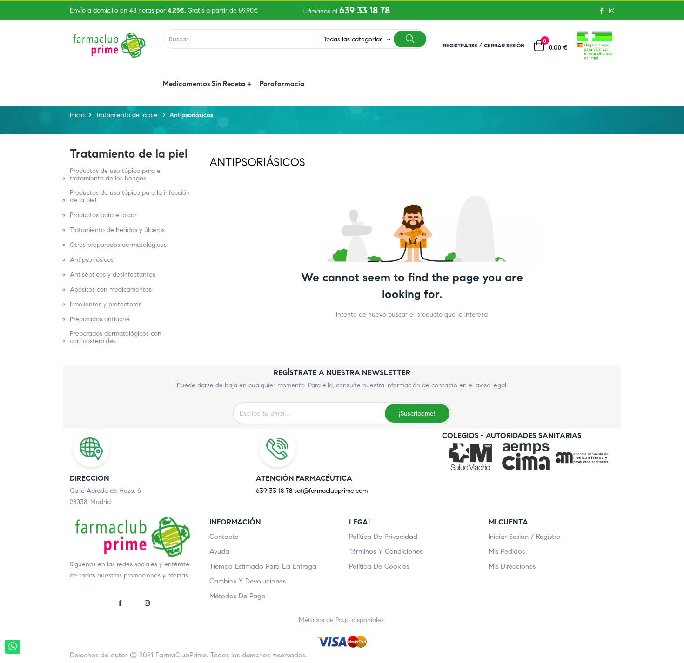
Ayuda (219, 551)
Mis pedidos (507, 551)
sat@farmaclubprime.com (331, 491)
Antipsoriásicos (92, 260)
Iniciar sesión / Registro (524, 536)
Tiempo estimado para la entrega (262, 566)
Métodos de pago (237, 596)
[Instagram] (610, 10)
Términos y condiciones (385, 551)
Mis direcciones (512, 566)
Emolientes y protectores (105, 304)
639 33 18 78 (364, 10)
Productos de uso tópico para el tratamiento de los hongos (116, 174)
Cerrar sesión (504, 45)
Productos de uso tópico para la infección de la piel (130, 196)
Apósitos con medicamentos (111, 289)
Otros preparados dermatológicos (118, 245)
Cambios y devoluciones (247, 581)
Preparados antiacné (100, 319)
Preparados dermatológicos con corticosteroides (115, 337)
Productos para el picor (103, 215)
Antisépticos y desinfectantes (112, 274)
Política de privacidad (383, 536)
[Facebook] (601, 10)
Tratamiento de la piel (129, 153)
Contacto (224, 536)
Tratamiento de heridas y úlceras (117, 230)
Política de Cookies (379, 566)
